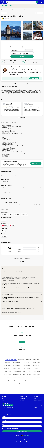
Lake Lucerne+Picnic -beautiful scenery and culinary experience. (8, 383)
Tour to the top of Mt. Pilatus (37, 362)
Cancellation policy (27, 444)
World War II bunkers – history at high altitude (8, 368)
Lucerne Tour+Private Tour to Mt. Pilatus (17, 362)
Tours (5, 9)
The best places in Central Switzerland (17, 371)
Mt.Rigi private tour (27, 380)
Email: (3, 424)
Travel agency (22, 398)
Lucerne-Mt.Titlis (26, 368)
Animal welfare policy (38, 405)
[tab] (11, 359)
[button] (11, 30)
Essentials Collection (38, 402)
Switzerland (10, 9)
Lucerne (16, 9)
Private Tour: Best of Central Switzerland (8, 362)
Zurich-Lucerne (16, 388)
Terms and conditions (16, 444)
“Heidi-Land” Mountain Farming (37, 365)
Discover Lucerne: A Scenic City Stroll (27, 365)
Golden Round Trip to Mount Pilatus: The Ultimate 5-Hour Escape (17, 365)
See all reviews (22, 117)
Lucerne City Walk (7, 365)
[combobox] (28, 53)
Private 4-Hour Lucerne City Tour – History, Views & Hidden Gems (8, 371)
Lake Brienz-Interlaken (27, 386)
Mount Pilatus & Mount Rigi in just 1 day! (8, 388)
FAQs (3, 398)
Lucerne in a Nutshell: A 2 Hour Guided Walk (27, 371)
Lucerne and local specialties (27, 362)
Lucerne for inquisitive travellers (17, 383)
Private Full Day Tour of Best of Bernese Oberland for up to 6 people (27, 388)
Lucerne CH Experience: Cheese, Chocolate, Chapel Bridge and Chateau (37, 383)
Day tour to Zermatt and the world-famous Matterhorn (17, 377)
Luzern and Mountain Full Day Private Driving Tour (37, 388)
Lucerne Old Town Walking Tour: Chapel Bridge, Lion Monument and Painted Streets (27, 374)
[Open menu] (41, 2)
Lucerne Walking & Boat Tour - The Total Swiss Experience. (37, 377)
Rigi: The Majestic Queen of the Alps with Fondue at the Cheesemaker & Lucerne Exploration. (17, 374)
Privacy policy (22, 444)
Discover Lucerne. (36, 380)
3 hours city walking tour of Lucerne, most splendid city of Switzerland (17, 368)
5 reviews (9, 251)
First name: (4, 416)
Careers (35, 407)
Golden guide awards (38, 400)
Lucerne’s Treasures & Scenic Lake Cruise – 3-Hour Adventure (8, 374)
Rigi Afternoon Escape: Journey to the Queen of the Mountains (37, 368)
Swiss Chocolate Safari (27, 383)
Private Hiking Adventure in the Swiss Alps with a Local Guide (37, 371)
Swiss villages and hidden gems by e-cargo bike (37, 386)
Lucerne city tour (36, 374)
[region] (22, 109)
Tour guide (22, 400)
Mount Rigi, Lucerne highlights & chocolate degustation (17, 386)
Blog (35, 398)
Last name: (4, 420)
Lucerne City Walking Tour (8, 380)
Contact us (4, 400)
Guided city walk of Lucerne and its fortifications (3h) (27, 377)
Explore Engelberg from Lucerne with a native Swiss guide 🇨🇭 (17, 380)
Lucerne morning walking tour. (8, 386)
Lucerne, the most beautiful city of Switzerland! (8, 377)
